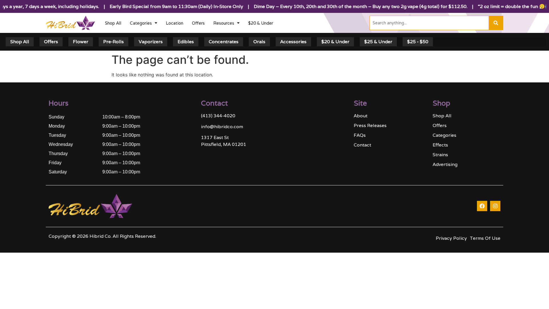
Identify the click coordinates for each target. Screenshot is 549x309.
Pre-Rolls (113, 42)
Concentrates (223, 42)
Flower (80, 42)
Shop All (113, 23)
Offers (198, 23)
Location (174, 23)
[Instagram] (495, 206)
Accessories (293, 42)
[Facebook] (482, 206)
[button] (144, 23)
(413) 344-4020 (218, 116)
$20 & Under (260, 23)
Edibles (186, 42)
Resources (223, 23)
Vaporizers (151, 42)
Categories (141, 23)
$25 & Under (378, 42)
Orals (259, 42)
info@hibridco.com (222, 127)
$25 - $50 (417, 42)
